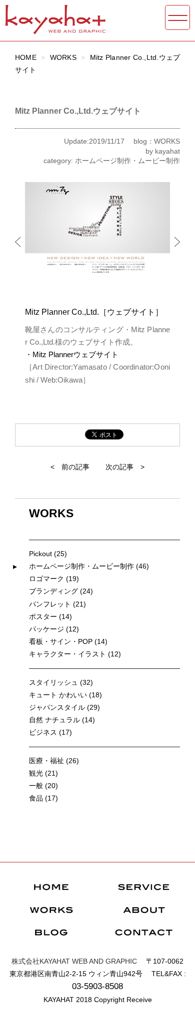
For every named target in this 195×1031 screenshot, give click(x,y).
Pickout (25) (48, 554)
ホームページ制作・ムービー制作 (127, 161)
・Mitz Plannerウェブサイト (71, 354)
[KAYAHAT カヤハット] (55, 29)
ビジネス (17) (50, 732)
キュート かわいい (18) (65, 695)
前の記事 (76, 467)
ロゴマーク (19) (54, 579)
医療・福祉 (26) (54, 761)
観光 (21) (43, 773)
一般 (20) (43, 786)
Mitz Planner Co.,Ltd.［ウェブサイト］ (94, 312)
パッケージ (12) (54, 629)
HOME (25, 57)
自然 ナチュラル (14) (62, 720)
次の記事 (120, 467)
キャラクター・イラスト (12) (75, 654)
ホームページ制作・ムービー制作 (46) (89, 566)
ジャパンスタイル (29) (64, 707)
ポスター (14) (50, 616)
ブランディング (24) (61, 591)
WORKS (63, 57)
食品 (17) (43, 798)
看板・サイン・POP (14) (68, 641)
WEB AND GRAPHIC (74, 961)
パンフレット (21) (57, 604)
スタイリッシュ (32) (61, 682)
